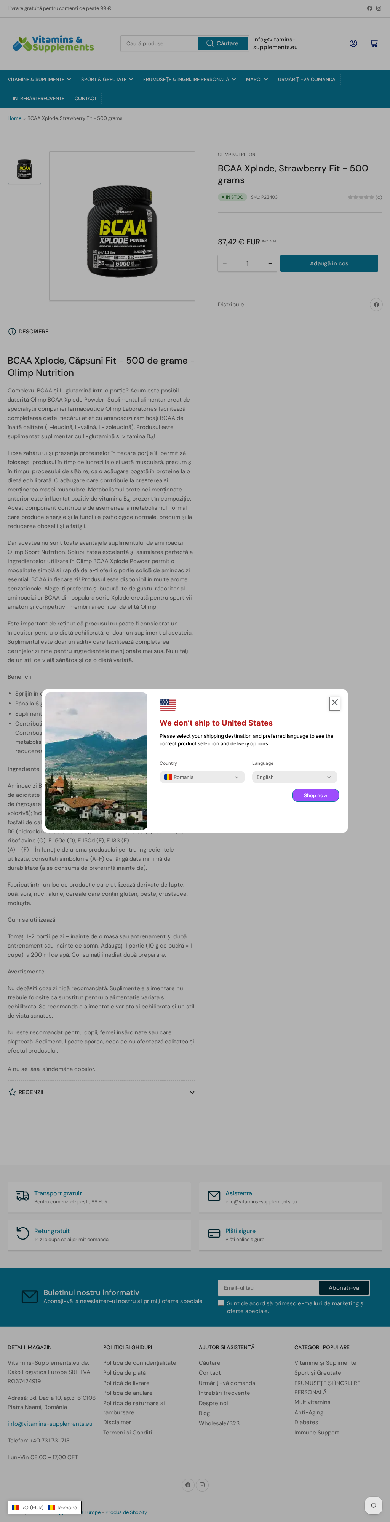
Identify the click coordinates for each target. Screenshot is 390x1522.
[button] (44, 1507)
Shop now (316, 795)
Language (262, 763)
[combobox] (178, 777)
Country (168, 763)
